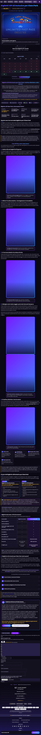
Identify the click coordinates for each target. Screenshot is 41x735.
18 (9, 69)
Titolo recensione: (4, 668)
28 (25, 71)
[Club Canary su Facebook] (18, 726)
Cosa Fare (10, 1)
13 (20, 66)
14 (25, 66)
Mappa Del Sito (25, 722)
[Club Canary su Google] (28, 726)
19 (15, 69)
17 (4, 69)
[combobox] (20, 53)
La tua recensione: (4, 671)
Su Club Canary (20, 696)
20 (20, 69)
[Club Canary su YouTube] (15, 726)
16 (36, 66)
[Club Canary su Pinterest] (24, 726)
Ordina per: (3, 656)
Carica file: (11, 677)
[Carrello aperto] (39, 2)
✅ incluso (25, 102)
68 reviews (21, 8)
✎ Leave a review (15, 633)
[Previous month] (3, 56)
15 (31, 66)
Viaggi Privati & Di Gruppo (20, 693)
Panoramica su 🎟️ (5, 102)
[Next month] (38, 56)
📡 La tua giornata (13, 102)
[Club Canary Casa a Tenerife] (1, 2)
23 (36, 69)
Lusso (35, 1)
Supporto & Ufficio (20, 698)
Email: (2, 665)
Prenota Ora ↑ (35, 732)
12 (15, 66)
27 (20, 71)
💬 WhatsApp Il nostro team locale (20, 625)
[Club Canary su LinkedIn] (20, 726)
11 (9, 66)
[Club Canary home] (20, 687)
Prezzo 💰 (20, 102)
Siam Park (15, 684)
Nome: (2, 662)
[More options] (37, 2)
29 (31, 71)
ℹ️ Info (30, 102)
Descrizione (14, 76)
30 (36, 71)
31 (4, 74)
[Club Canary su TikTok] (16, 726)
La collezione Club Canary (8, 594)
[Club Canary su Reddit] (26, 726)
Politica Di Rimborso (15, 722)
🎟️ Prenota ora (6, 625)
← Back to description (6, 633)
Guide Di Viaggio (28, 1)
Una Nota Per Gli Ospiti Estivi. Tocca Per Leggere (20, 715)
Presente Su (20, 700)
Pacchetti (21, 1)
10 (4, 66)
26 (15, 71)
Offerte (15, 1)
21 (25, 69)
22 (31, 69)
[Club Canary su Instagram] (13, 726)
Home (5, 1)
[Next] (25, 46)
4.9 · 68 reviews (24, 76)
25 (9, 71)
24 (4, 71)
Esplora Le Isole (20, 691)
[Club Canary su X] (22, 726)
